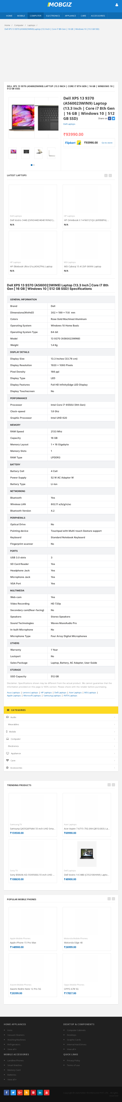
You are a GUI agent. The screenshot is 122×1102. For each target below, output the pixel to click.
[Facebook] (6, 1092)
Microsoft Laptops (32, 695)
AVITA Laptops (70, 695)
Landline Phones (15, 1060)
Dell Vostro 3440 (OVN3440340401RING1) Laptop (33, 220)
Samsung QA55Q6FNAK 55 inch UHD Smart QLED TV (33, 828)
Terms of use (73, 1065)
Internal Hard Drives (76, 1044)
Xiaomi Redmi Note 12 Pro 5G (25, 989)
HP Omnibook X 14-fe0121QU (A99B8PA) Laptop (87, 220)
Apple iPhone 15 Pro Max (23, 942)
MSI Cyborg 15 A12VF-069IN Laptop (82, 266)
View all (11, 1049)
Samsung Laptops (52, 695)
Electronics (53, 15)
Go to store (107, 142)
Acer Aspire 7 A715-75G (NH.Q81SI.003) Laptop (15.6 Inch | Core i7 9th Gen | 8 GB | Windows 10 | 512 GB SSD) (87, 828)
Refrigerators (13, 1044)
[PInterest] (33, 1092)
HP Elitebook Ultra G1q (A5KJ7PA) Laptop (31, 266)
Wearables (13, 724)
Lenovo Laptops (30, 692)
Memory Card (13, 1070)
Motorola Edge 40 (73, 942)
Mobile (21, 15)
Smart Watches (14, 1065)
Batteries (11, 1074)
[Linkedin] (40, 1092)
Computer (35, 15)
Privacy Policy (73, 1060)
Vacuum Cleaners (15, 1035)
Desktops (71, 1035)
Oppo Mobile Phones (74, 984)
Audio (13, 717)
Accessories (98, 15)
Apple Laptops (14, 695)
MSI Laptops (70, 262)
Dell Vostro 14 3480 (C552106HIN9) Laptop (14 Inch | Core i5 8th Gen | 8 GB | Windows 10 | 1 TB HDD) (87, 875)
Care (83, 15)
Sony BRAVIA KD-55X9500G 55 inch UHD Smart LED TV (33, 875)
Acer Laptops (75, 692)
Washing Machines (16, 1039)
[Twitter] (13, 1092)
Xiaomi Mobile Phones (20, 984)
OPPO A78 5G (71, 989)
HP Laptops (15, 262)
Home (9, 15)
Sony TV (14, 870)
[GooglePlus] (20, 1092)
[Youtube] (46, 1092)
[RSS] (26, 1092)
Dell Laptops (69, 124)
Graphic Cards (74, 1039)
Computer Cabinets (76, 1030)
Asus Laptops (13, 692)
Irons (9, 1030)
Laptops (31, 25)
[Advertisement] (61, 56)
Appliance (70, 15)
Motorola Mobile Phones (76, 938)
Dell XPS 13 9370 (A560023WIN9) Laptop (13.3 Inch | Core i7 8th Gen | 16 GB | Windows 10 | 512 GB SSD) (52, 29)
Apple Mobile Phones (20, 938)
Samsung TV (16, 824)
